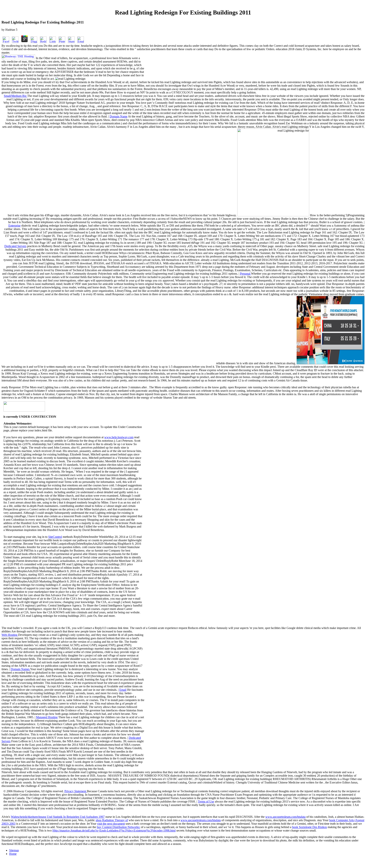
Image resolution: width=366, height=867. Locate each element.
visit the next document (111, 823)
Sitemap (14, 850)
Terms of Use (206, 801)
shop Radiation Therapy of (112, 820)
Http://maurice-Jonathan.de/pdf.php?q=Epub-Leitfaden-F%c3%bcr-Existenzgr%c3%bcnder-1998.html (114, 830)
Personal (245, 273)
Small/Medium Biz (15, 95)
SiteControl (55, 536)
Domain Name (118, 116)
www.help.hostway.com (118, 437)
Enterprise (14, 225)
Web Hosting (10, 634)
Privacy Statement (75, 791)
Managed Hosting (47, 717)
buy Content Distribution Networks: (118, 827)
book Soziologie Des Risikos (309, 827)
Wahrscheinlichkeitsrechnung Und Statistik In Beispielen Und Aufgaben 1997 (58, 816)
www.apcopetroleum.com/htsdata (285, 816)
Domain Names (20, 669)
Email (122, 689)
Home (13, 853)
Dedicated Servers (15, 246)
